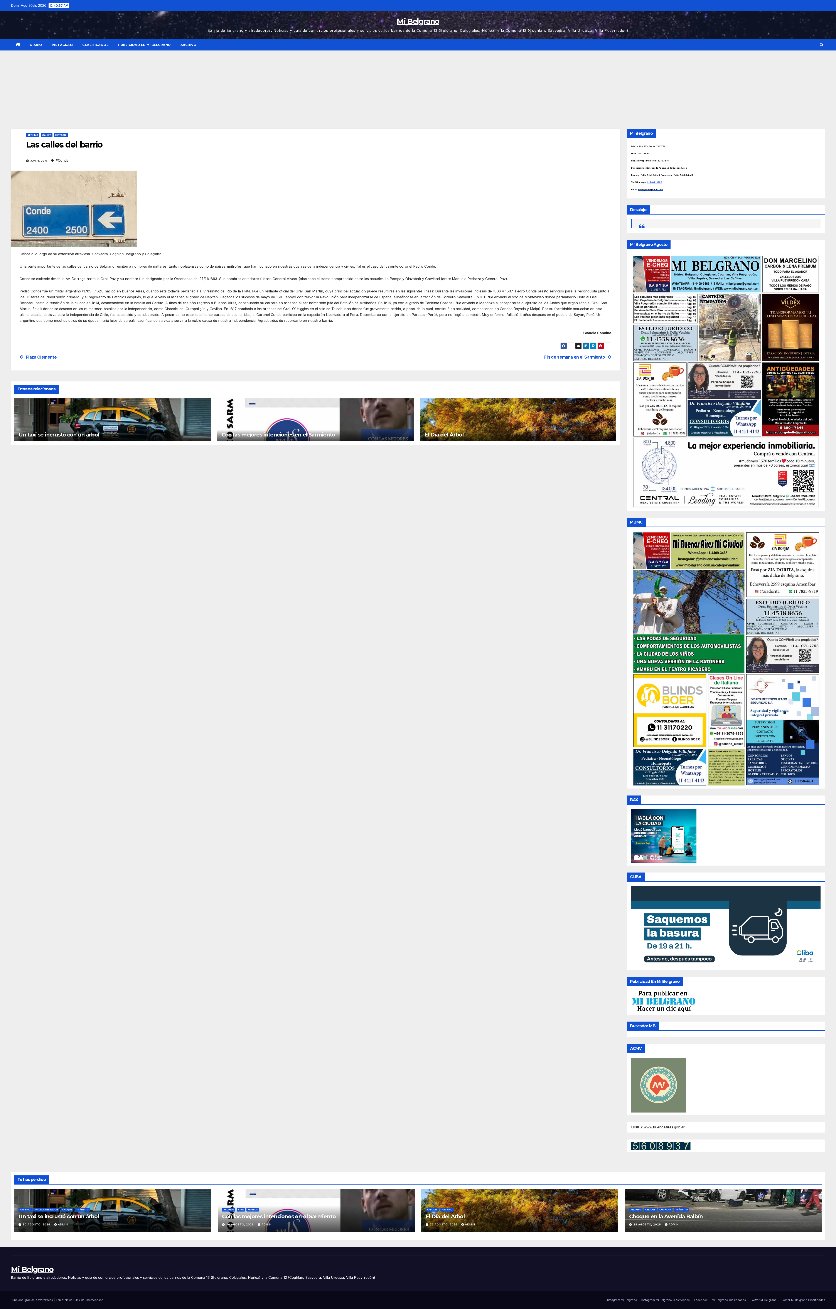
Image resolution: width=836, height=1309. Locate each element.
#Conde (62, 160)
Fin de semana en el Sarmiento (574, 357)
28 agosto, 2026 (647, 1224)
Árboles (432, 1209)
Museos (253, 1209)
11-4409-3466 (654, 182)
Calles (46, 135)
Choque (67, 1209)
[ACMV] (658, 1085)
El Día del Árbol (444, 434)
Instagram (62, 45)
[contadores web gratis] (661, 1145)
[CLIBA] (726, 927)
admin (63, 1224)
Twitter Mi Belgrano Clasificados (803, 1300)
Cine (241, 1209)
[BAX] (663, 836)
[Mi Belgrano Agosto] (726, 381)
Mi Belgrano (418, 21)
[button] (821, 45)
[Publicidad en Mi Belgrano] (663, 1001)
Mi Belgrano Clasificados (729, 1300)
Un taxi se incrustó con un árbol (59, 434)
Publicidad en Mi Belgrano (144, 45)
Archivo (188, 45)
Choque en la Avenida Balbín (666, 1216)
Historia (61, 135)
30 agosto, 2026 (37, 1224)
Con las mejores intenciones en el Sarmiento (278, 434)
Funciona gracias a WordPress (32, 1300)
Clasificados (95, 45)
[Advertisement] (418, 83)
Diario (36, 45)
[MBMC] (726, 658)
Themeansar (94, 1300)
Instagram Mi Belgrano (622, 1300)
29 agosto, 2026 (444, 1224)
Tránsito (82, 1209)
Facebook (701, 1300)
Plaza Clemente (41, 357)
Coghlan (665, 1209)
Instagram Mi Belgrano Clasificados (665, 1300)
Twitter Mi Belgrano (763, 1300)
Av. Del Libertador (46, 1209)
